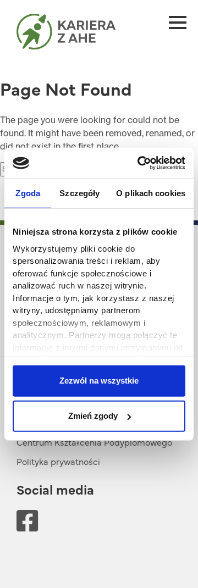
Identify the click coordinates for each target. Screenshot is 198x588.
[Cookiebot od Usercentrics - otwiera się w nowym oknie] (139, 163)
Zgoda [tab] (27, 192)
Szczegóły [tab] (79, 192)
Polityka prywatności (58, 461)
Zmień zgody (93, 415)
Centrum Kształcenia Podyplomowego (94, 442)
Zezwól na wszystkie (99, 380)
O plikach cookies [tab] (150, 192)
